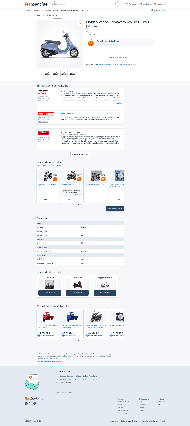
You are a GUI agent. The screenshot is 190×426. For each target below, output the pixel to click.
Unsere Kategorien (123, 413)
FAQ (140, 402)
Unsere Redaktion (123, 402)
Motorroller (47, 10)
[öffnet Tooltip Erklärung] (70, 86)
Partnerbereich (122, 410)
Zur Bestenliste (51, 293)
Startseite (27, 10)
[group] (55, 73)
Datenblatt (57, 15)
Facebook (161, 402)
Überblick (40, 15)
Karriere (120, 407)
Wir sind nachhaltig (159, 10)
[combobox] (83, 4)
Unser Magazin (144, 404)
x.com (160, 404)
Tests (48, 15)
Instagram (161, 399)
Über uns (120, 399)
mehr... (119, 103)
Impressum (114, 421)
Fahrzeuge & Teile (37, 10)
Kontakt (142, 410)
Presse (119, 404)
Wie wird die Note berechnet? (106, 44)
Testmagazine (144, 399)
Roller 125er (56, 10)
